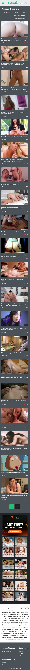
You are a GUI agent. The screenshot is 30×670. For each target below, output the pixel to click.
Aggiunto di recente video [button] (11, 12)
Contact (4, 662)
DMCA (21, 651)
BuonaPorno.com (6, 607)
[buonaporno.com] (15, 3)
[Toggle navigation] (3, 2)
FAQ (3, 664)
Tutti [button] (24, 12)
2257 (20, 655)
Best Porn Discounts (7, 651)
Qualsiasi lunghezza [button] (19, 18)
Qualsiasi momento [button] (19, 15)
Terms (21, 653)
